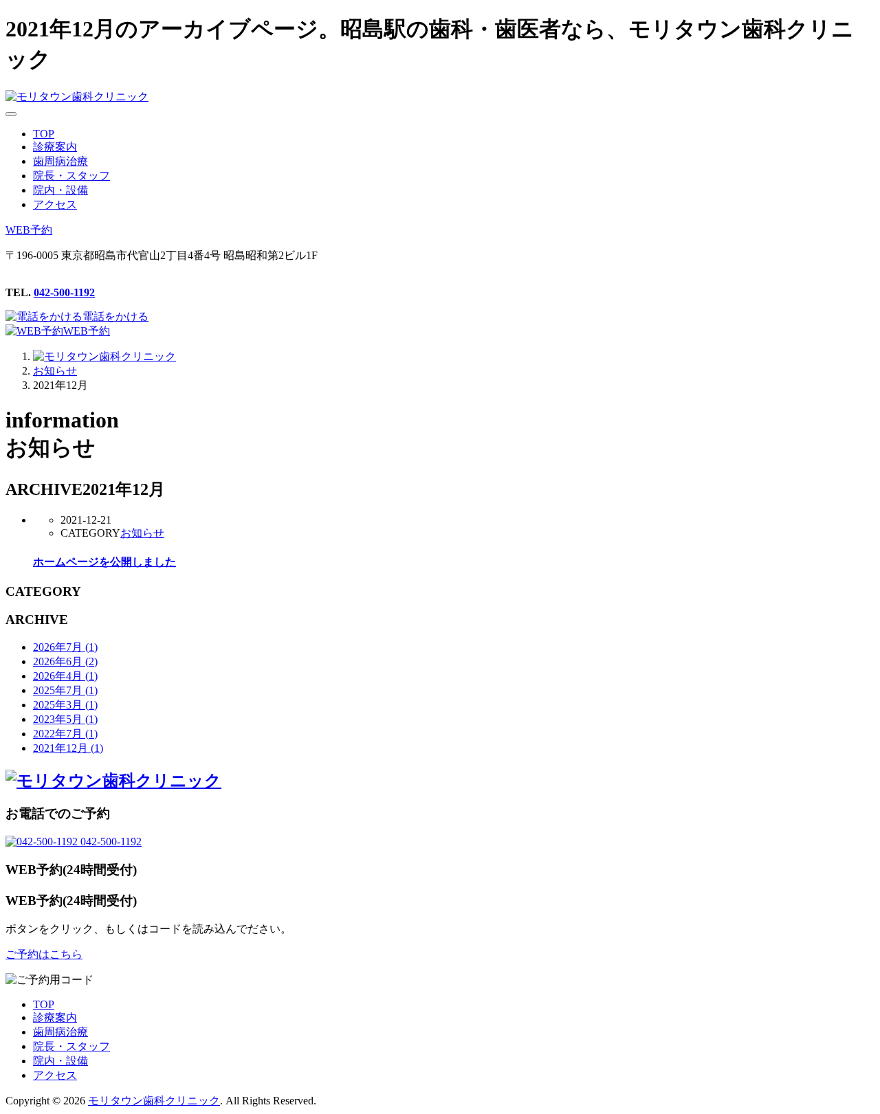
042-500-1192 (64, 292)
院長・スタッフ (71, 1046)
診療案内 (55, 1017)
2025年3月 (65, 705)
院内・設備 (60, 1061)
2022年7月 (65, 733)
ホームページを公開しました (104, 562)
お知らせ (142, 533)
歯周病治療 (60, 1032)
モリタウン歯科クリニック (154, 1100)
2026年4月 (65, 676)
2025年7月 (65, 690)
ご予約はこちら (44, 954)
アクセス (55, 1075)
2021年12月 (68, 748)
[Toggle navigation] (11, 114)
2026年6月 (65, 661)
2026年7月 (65, 647)
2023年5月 (65, 719)
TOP (43, 1004)
